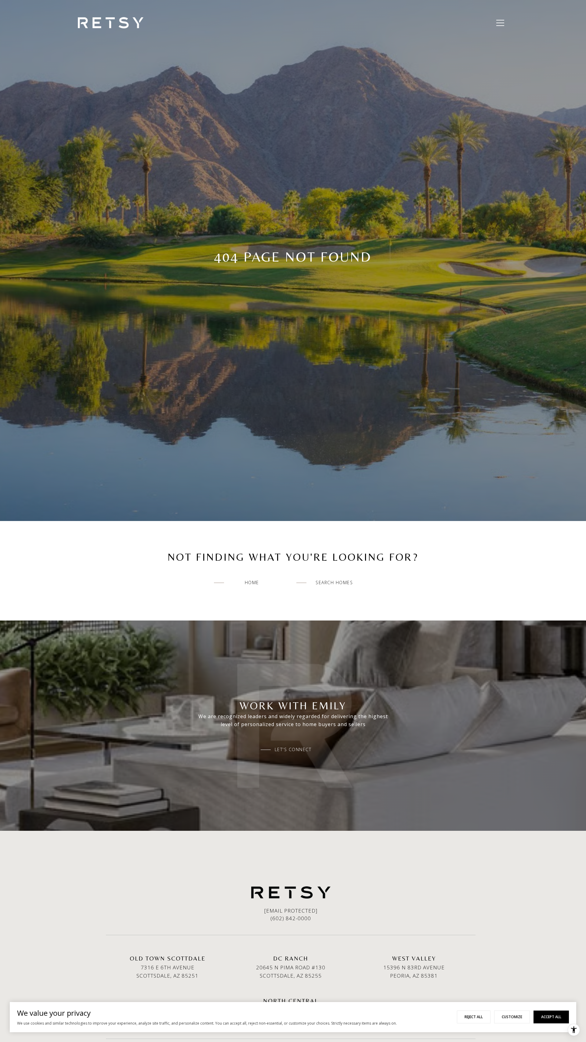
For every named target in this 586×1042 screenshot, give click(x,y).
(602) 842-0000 (290, 918)
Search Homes (334, 582)
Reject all (474, 1016)
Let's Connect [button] (293, 749)
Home (252, 582)
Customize (512, 1016)
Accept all (551, 1016)
